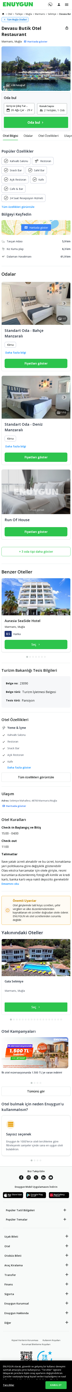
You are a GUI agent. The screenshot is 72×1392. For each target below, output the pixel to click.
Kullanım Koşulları (51, 1340)
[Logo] (18, 4)
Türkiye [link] (19, 14)
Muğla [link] (29, 14)
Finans (8, 1284)
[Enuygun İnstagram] (28, 1178)
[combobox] (21, 110)
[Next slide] (64, 303)
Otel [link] (10, 14)
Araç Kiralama (13, 1265)
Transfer (10, 1275)
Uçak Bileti (11, 1236)
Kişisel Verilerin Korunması (25, 1340)
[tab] (10, 135)
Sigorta (9, 1294)
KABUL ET (56, 1385)
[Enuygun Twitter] (36, 1178)
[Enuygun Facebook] (21, 1178)
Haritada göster (38, 227)
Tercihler (8, 1385)
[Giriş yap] (59, 4)
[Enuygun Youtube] (51, 1178)
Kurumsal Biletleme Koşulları (36, 1344)
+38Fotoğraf (18, 85)
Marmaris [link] (40, 14)
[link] (3, 14)
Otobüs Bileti (12, 1255)
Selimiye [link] (52, 14)
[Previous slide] (7, 303)
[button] (36, 68)
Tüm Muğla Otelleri (17, 19)
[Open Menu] (66, 4)
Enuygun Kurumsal (16, 1303)
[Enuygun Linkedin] (43, 1178)
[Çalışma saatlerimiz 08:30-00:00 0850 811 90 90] (50, 3)
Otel (7, 1246)
